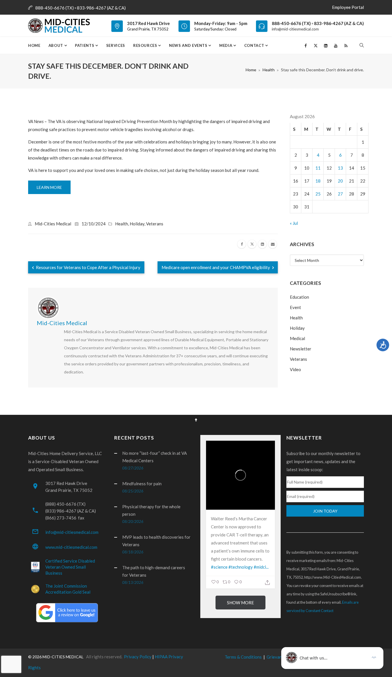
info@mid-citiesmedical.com (295, 29)
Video (295, 369)
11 (318, 167)
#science (219, 566)
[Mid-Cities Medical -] (61, 26)
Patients (85, 45)
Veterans (154, 223)
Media (226, 45)
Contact (254, 45)
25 (318, 193)
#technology (240, 566)
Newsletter (300, 348)
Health (269, 69)
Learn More (49, 187)
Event (295, 307)
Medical (297, 338)
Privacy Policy (138, 656)
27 (340, 193)
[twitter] (252, 244)
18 (318, 180)
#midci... (261, 566)
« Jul (294, 223)
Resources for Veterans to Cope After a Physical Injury (87, 267)
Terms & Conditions (243, 656)
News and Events (188, 45)
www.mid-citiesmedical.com (71, 547)
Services (115, 45)
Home (34, 45)
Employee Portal (348, 7)
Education (299, 297)
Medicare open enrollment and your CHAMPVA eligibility (216, 267)
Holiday (137, 223)
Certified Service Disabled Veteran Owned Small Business (70, 567)
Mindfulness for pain (142, 483)
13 (340, 167)
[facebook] (241, 244)
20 (340, 180)
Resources (145, 45)
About (56, 45)
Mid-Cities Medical (53, 223)
